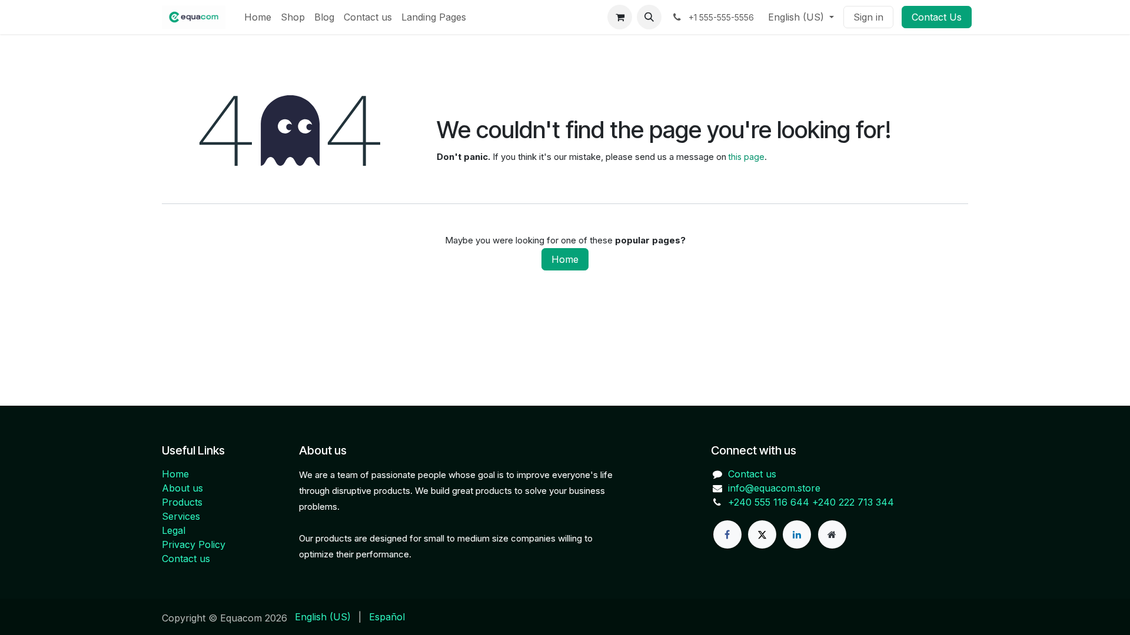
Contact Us (937, 17)
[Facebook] (727, 534)
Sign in (868, 17)
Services (181, 516)
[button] (649, 17)
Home (565, 259)
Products (182, 502)
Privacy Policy (193, 544)
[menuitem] (258, 17)
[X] (762, 534)
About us (182, 488)
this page (747, 157)
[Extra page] (832, 534)
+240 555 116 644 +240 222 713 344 (811, 502)
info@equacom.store (774, 488)
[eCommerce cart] (619, 17)
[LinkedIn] (797, 534)
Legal (173, 530)
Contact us (186, 558)
